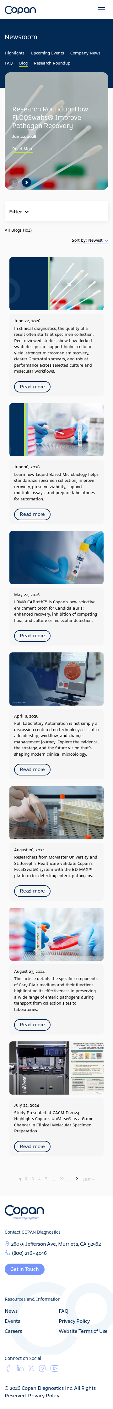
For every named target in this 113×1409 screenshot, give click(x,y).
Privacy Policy (74, 1320)
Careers (13, 1330)
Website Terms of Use (83, 1330)
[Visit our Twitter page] (31, 1369)
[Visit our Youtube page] (55, 1369)
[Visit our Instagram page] (42, 1370)
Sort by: (80, 240)
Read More (22, 148)
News (11, 1310)
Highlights (14, 52)
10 (62, 1178)
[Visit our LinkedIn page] (20, 1370)
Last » (88, 1178)
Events (12, 1320)
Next (26, 182)
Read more (32, 386)
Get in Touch (24, 1268)
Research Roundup (52, 62)
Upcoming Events (47, 52)
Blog (23, 62)
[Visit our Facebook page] (8, 1370)
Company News (85, 52)
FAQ (9, 62)
